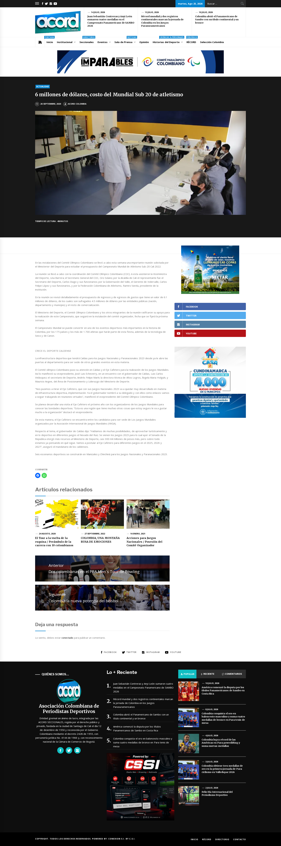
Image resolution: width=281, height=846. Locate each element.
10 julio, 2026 (206, 12)
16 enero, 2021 (138, 533)
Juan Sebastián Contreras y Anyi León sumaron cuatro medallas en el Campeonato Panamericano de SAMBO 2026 (110, 21)
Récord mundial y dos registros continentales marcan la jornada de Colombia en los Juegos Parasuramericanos (162, 21)
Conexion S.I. (117, 838)
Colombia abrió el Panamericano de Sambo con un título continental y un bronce (217, 19)
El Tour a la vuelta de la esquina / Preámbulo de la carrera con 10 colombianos (54, 541)
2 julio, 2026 (211, 787)
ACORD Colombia (77, 103)
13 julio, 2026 (152, 12)
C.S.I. (132, 838)
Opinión (144, 42)
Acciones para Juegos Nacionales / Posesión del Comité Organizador (144, 541)
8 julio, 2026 (211, 709)
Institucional (64, 42)
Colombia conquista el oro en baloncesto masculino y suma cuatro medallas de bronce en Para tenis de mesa (142, 742)
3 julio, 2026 (211, 761)
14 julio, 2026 (98, 12)
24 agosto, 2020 (47, 533)
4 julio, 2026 (211, 735)
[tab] (187, 674)
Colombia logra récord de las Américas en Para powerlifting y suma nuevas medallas (221, 742)
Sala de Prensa (125, 40)
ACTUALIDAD (42, 86)
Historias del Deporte (168, 40)
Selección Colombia (212, 42)
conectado (67, 637)
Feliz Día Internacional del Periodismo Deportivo (217, 793)
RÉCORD (192, 40)
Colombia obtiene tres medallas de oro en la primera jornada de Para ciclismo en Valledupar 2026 (222, 769)
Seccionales (87, 40)
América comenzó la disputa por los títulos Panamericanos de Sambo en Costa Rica (137, 728)
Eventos (102, 42)
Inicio (49, 40)
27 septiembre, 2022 (95, 533)
